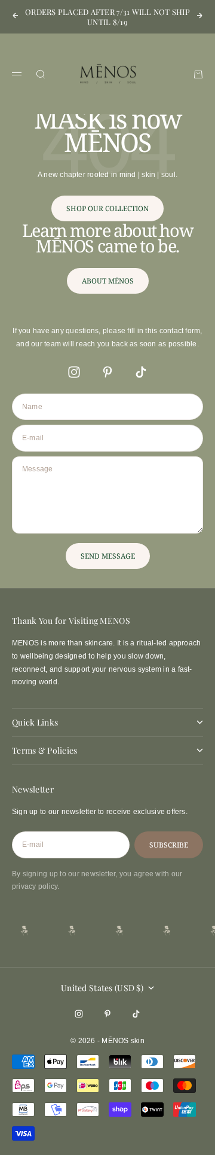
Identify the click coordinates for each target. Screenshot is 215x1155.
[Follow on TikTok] (141, 372)
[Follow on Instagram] (74, 372)
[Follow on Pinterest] (107, 372)
